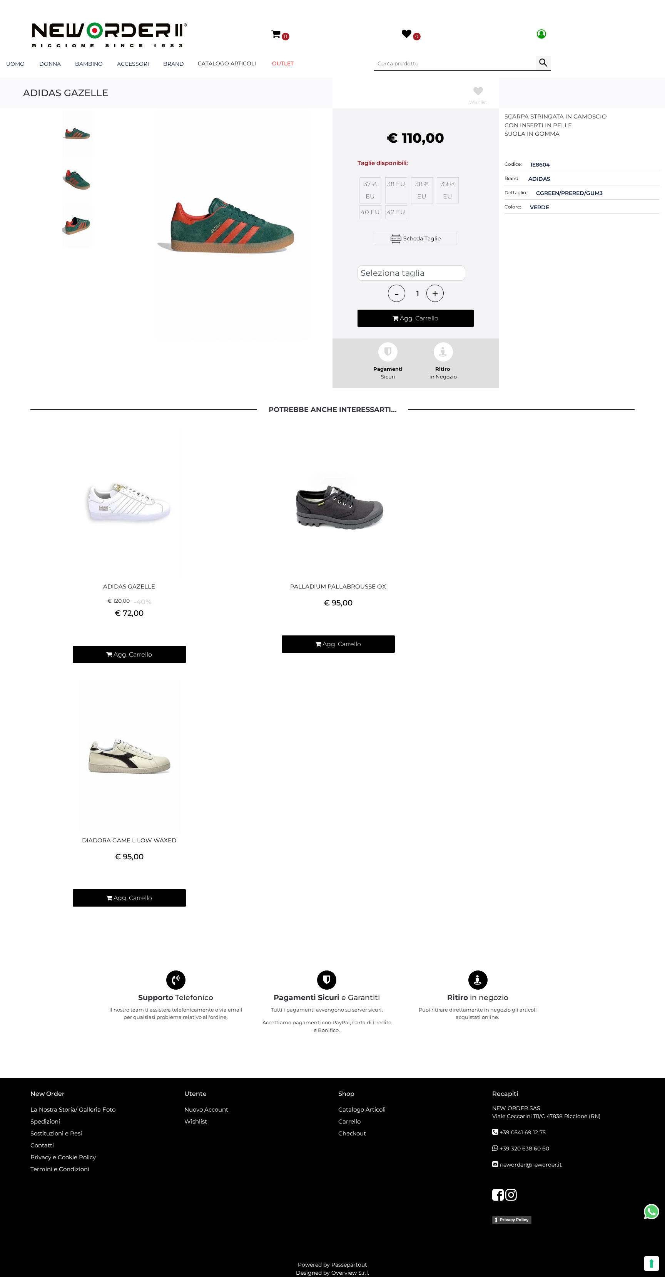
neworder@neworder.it (531, 1164)
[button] (543, 63)
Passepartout (349, 1264)
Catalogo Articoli (227, 63)
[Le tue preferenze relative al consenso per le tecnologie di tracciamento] (651, 1263)
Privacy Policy (514, 1219)
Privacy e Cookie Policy (63, 1157)
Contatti (42, 1145)
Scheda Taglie (422, 238)
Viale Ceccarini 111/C (546, 1116)
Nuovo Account (206, 1109)
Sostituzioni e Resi (57, 1133)
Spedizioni (45, 1121)
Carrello (349, 1121)
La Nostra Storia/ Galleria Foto (72, 1109)
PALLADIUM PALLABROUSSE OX (338, 586)
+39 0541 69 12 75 (523, 1132)
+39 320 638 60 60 (524, 1148)
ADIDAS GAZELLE (129, 586)
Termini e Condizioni (59, 1169)
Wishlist (195, 1121)
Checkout (352, 1133)
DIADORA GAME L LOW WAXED (129, 840)
